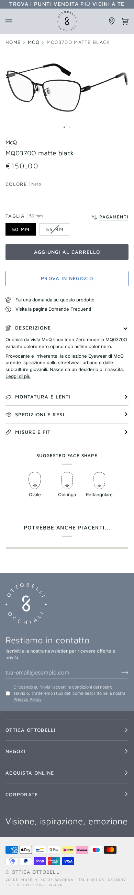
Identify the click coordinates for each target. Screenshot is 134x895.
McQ (34, 42)
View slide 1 (64, 127)
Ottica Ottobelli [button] (30, 730)
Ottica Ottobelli (36, 872)
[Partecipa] (119, 672)
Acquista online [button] (29, 773)
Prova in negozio (67, 278)
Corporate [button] (21, 794)
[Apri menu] (12, 21)
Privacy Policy (27, 699)
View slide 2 (69, 127)
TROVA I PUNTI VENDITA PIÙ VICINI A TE (67, 4)
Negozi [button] (15, 751)
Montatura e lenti (43, 396)
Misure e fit (33, 432)
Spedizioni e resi (40, 414)
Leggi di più (18, 376)
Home (13, 42)
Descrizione (33, 328)
